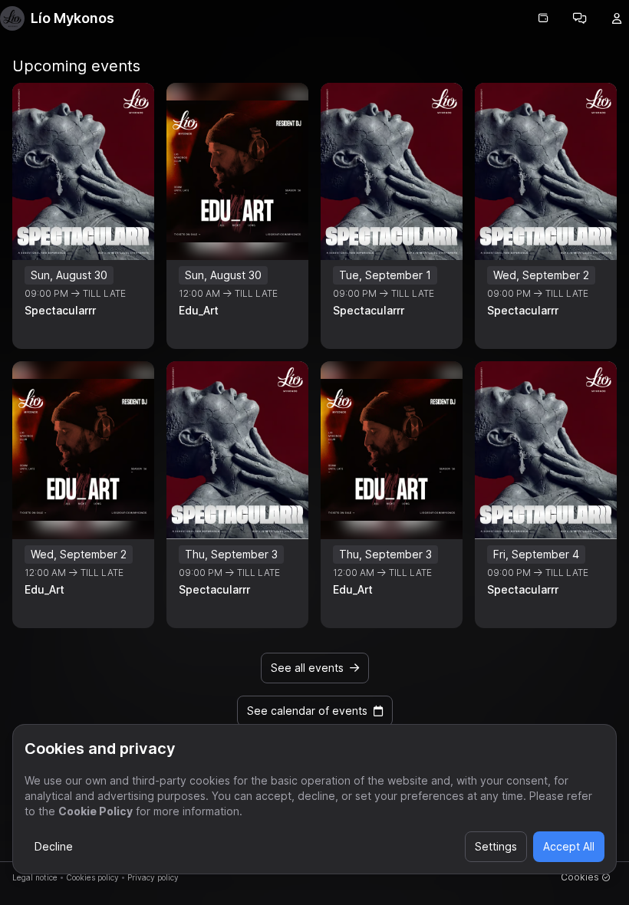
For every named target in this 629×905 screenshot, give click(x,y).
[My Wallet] (543, 18)
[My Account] (616, 18)
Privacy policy (153, 877)
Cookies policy (92, 877)
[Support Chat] (580, 18)
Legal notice (35, 877)
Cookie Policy (95, 811)
